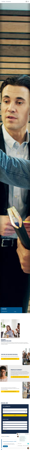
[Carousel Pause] (15, 311)
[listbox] (15, 158)
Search (15, 415)
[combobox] (14, 412)
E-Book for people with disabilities (10, 391)
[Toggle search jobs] (26, 1)
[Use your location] (25, 412)
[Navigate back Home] (6, 1)
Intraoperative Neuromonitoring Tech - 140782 (9, 441)
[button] (1, 158)
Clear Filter (4, 431)
